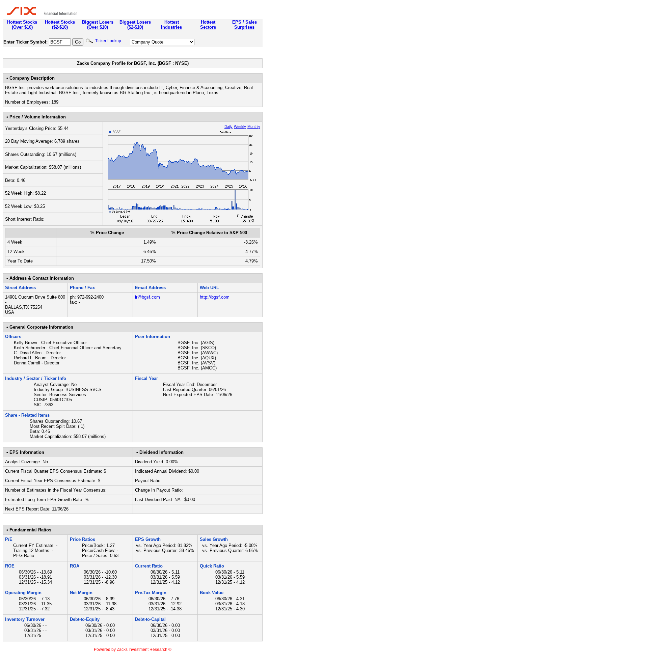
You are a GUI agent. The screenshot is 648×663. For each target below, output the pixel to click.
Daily (228, 127)
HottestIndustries (171, 25)
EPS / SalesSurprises (244, 25)
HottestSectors (208, 25)
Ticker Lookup (107, 40)
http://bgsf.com (215, 297)
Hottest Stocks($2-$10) (60, 25)
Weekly (240, 127)
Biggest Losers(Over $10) (97, 25)
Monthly (253, 127)
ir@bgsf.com (147, 297)
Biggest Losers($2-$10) (135, 25)
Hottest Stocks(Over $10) (22, 25)
